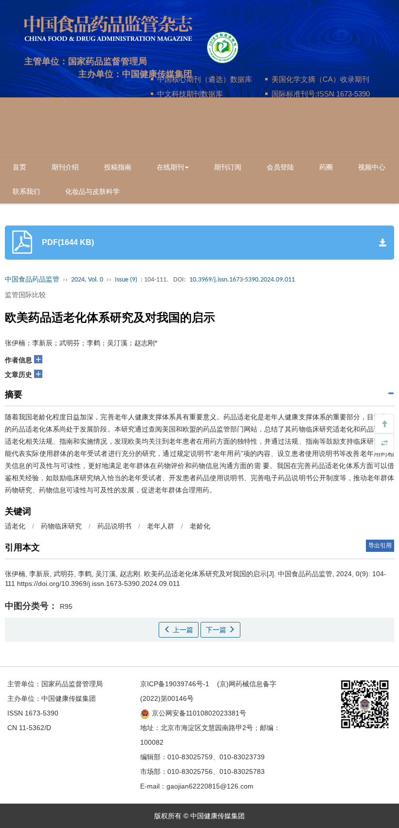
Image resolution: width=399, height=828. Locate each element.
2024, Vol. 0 (87, 279)
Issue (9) (126, 279)
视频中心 (371, 167)
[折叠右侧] (384, 443)
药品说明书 (114, 526)
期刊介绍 (65, 167)
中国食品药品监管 (32, 279)
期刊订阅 (227, 167)
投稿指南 (117, 167)
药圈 (326, 167)
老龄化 (200, 526)
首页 (19, 167)
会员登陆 (280, 167)
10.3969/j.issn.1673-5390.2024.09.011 (242, 279)
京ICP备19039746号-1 (174, 684)
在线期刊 (170, 167)
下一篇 (217, 630)
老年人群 (160, 526)
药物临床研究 (61, 526)
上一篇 (182, 630)
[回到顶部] (384, 423)
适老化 (15, 526)
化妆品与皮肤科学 (92, 191)
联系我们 (26, 191)
